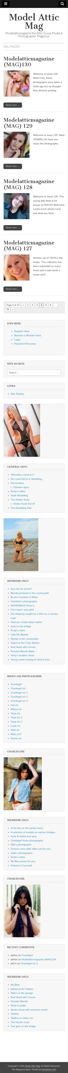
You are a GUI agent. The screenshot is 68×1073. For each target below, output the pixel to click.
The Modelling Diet (21, 508)
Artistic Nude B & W (24, 503)
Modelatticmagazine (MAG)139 (39, 959)
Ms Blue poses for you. (23, 861)
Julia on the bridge (21, 626)
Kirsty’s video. (18, 491)
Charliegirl (16, 684)
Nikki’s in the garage (22, 993)
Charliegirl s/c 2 (19, 696)
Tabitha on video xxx (22, 1018)
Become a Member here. (28, 335)
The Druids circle (20, 1022)
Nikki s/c (15, 729)
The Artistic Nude (20, 499)
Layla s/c (15, 725)
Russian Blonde (19, 1001)
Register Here (21, 331)
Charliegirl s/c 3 (19, 700)
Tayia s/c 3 (16, 721)
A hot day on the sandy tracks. (27, 828)
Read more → (13, 105)
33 (7, 309)
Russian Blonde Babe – (23, 651)
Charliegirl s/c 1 (19, 692)
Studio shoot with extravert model (29, 1009)
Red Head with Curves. (23, 647)
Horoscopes (17, 483)
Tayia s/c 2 (16, 717)
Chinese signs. (21, 487)
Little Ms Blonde (19, 634)
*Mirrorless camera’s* (22, 474)
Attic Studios (17, 393)
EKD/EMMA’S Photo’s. (23, 605)
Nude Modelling (19, 495)
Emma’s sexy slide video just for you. (31, 848)
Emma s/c (16, 738)
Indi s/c (14, 705)
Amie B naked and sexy (24, 836)
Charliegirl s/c (18, 688)
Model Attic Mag (34, 21)
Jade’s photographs (21, 853)
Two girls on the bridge (23, 1026)
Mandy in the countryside (24, 638)
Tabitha (15, 1013)
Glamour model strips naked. (27, 622)
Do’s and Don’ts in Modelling (26, 478)
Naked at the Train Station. (25, 642)
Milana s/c (16, 709)
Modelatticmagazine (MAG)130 (28, 62)
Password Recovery (25, 343)
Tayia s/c (15, 713)
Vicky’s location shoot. (23, 655)
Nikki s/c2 (16, 734)
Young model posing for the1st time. (30, 659)
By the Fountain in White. (24, 597)
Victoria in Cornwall (21, 865)
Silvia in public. (19, 1005)
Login (17, 339)
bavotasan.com (48, 1069)
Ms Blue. (15, 984)
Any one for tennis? (21, 588)
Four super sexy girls (22, 609)
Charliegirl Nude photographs (27, 840)
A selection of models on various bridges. (33, 832)
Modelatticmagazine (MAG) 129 (28, 123)
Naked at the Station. (22, 989)
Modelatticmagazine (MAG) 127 (28, 246)
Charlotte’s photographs (24, 601)
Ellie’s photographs (21, 844)
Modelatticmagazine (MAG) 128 (28, 184)
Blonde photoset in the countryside (30, 593)
